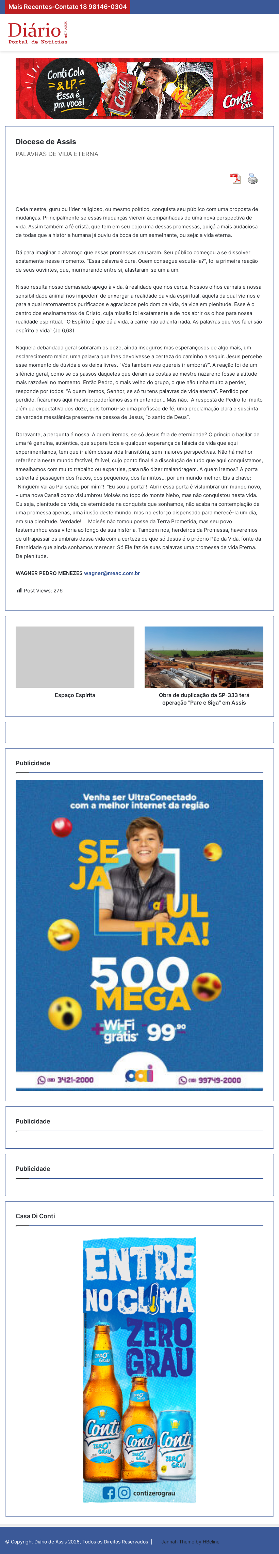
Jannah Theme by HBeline (190, 1541)
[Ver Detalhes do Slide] (139, 935)
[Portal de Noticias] (37, 32)
